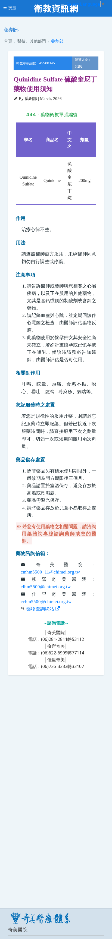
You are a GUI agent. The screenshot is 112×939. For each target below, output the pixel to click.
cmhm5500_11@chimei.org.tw (50, 572)
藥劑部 (57, 41)
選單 (11, 8)
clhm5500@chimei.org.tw (46, 586)
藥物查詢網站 (40, 609)
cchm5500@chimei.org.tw (46, 601)
